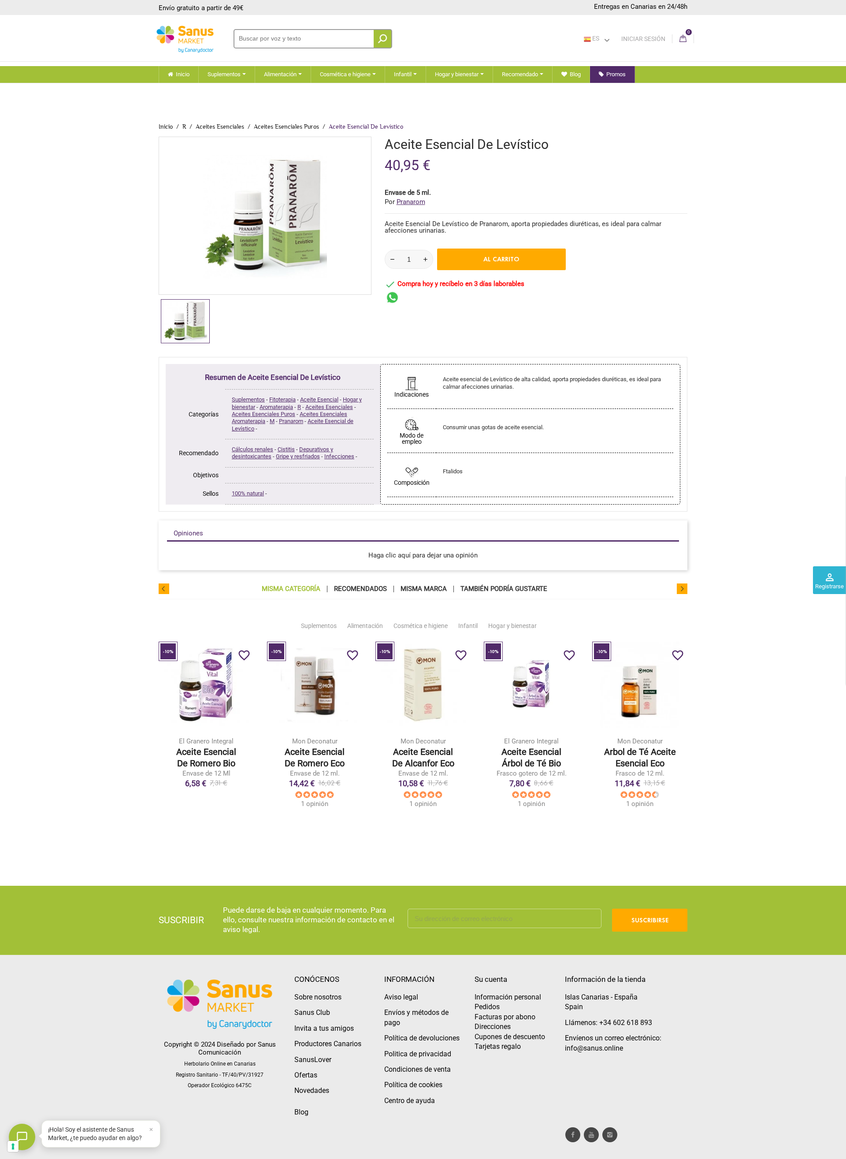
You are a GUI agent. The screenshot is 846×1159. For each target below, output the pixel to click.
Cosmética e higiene (420, 625)
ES (595, 38)
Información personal (508, 997)
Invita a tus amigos (324, 1028)
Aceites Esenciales (329, 407)
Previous (164, 588)
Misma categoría (291, 589)
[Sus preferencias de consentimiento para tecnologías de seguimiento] (13, 1146)
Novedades (311, 1090)
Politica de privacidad (417, 1054)
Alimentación (365, 625)
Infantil (468, 625)
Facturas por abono (505, 1017)
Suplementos (248, 399)
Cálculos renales (252, 449)
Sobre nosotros (317, 997)
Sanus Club (312, 1012)
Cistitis (286, 449)
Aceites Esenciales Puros (263, 414)
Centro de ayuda (409, 1100)
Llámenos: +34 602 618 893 (608, 1022)
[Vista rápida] (224, 737)
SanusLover (312, 1059)
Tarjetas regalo (498, 1046)
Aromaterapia (276, 407)
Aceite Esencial (319, 399)
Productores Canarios (327, 1044)
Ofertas (305, 1075)
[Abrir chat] (22, 1137)
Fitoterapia (282, 399)
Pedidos (487, 1007)
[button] (100, 1134)
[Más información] (243, 737)
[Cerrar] (151, 1129)
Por (405, 202)
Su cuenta (491, 979)
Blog (301, 1112)
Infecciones (339, 456)
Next (682, 588)
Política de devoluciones (422, 1038)
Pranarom (291, 421)
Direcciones (493, 1026)
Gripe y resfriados (298, 456)
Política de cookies (413, 1085)
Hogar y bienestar (512, 625)
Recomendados (360, 589)
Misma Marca (424, 589)
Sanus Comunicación (237, 1048)
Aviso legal (401, 997)
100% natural (248, 493)
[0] (683, 39)
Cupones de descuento (510, 1037)
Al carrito (501, 259)
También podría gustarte (503, 589)
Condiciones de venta (417, 1069)
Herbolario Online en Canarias (220, 1064)
